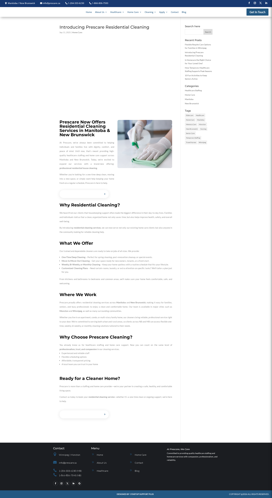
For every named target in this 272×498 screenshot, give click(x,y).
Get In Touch (257, 12)
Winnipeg (202, 142)
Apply (162, 12)
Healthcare (115, 12)
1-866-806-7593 (100, 3)
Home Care (133, 12)
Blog (184, 12)
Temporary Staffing (193, 138)
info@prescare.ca (51, 3)
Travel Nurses (191, 142)
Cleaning (149, 12)
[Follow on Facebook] (249, 3)
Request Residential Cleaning (82, 194)
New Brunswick (192, 103)
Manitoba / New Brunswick (21, 3)
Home (89, 12)
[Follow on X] (260, 3)
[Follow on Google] (79, 483)
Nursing (203, 129)
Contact (175, 12)
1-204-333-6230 (76, 3)
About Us (99, 12)
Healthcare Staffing (193, 90)
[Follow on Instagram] (255, 3)
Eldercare (189, 115)
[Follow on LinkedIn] (266, 3)
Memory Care (191, 124)
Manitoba (189, 99)
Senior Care (190, 133)
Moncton (202, 124)
